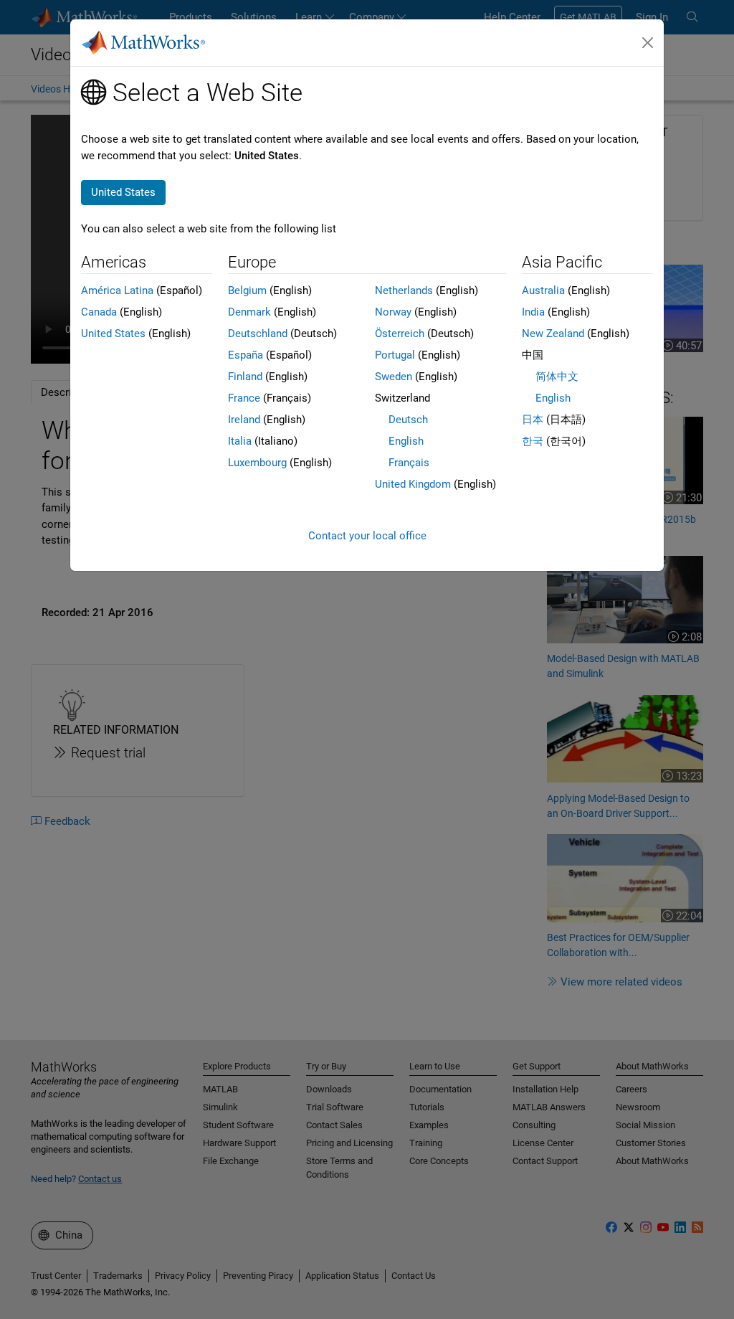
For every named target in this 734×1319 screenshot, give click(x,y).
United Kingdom (413, 484)
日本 (532, 419)
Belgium (247, 290)
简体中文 (556, 376)
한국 (532, 441)
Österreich (399, 333)
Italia (240, 441)
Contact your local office (367, 535)
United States (113, 333)
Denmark (249, 312)
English (406, 441)
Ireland (244, 419)
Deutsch (408, 419)
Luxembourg (257, 462)
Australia (543, 290)
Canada (99, 312)
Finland (245, 376)
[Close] (648, 43)
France (244, 398)
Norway (393, 312)
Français (409, 462)
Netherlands (404, 290)
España (245, 355)
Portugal (395, 355)
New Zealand (553, 333)
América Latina (117, 290)
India (533, 312)
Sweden (393, 376)
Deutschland (257, 333)
